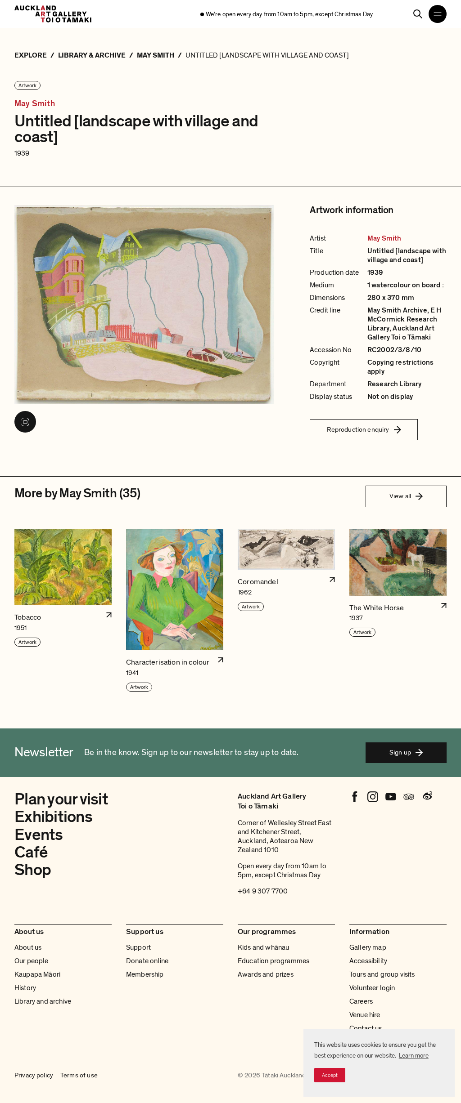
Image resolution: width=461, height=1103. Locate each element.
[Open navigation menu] (438, 14)
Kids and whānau (263, 947)
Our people (31, 961)
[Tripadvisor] (408, 796)
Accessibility (368, 961)
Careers (361, 1001)
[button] (63, 611)
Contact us (365, 1028)
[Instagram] (372, 796)
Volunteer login (372, 988)
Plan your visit (61, 799)
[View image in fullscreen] (25, 422)
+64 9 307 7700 (263, 891)
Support (138, 947)
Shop (32, 870)
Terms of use (79, 1076)
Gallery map (367, 947)
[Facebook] (354, 796)
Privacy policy (33, 1076)
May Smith (34, 103)
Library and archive (42, 1001)
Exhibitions (53, 817)
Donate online (147, 961)
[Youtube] (390, 796)
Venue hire (364, 1015)
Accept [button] (330, 1075)
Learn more (414, 1055)
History (25, 988)
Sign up (400, 752)
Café (31, 852)
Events (38, 835)
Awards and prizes (266, 974)
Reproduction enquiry (358, 429)
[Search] (418, 14)
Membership (145, 974)
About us (27, 947)
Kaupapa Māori (37, 974)
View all (400, 495)
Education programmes (273, 961)
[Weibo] (426, 796)
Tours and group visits (382, 974)
